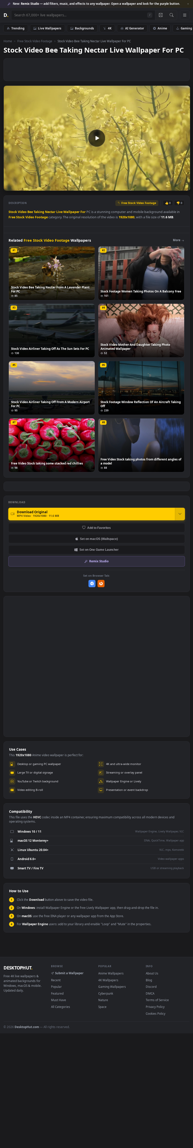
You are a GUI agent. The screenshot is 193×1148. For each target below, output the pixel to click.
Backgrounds (84, 28)
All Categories (60, 1007)
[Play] (10, 186)
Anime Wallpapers (111, 973)
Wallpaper (71, 212)
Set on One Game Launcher (99, 549)
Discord (151, 987)
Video (22, 212)
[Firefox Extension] (101, 583)
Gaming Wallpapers (112, 987)
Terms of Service (157, 1000)
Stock (13, 212)
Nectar (50, 212)
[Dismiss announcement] (188, 4)
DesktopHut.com (27, 1027)
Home (8, 41)
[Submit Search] (171, 15)
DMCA (150, 993)
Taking (39, 212)
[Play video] (96, 138)
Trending (17, 28)
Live (59, 212)
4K (110, 28)
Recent (56, 980)
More (176, 240)
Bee (30, 212)
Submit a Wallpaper (69, 973)
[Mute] (156, 186)
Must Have (58, 1000)
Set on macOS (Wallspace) (99, 538)
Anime (162, 28)
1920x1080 (126, 217)
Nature (103, 1000)
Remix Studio (99, 561)
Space (102, 1007)
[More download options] (180, 514)
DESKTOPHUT (18, 968)
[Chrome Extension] (92, 583)
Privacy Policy (155, 1007)
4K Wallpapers (108, 980)
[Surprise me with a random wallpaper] (160, 15)
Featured (57, 993)
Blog (149, 980)
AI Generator (134, 28)
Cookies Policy (155, 1013)
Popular (56, 987)
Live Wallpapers (49, 28)
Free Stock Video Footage (34, 41)
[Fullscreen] (183, 186)
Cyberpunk (105, 993)
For (83, 212)
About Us (152, 973)
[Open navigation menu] (184, 15)
